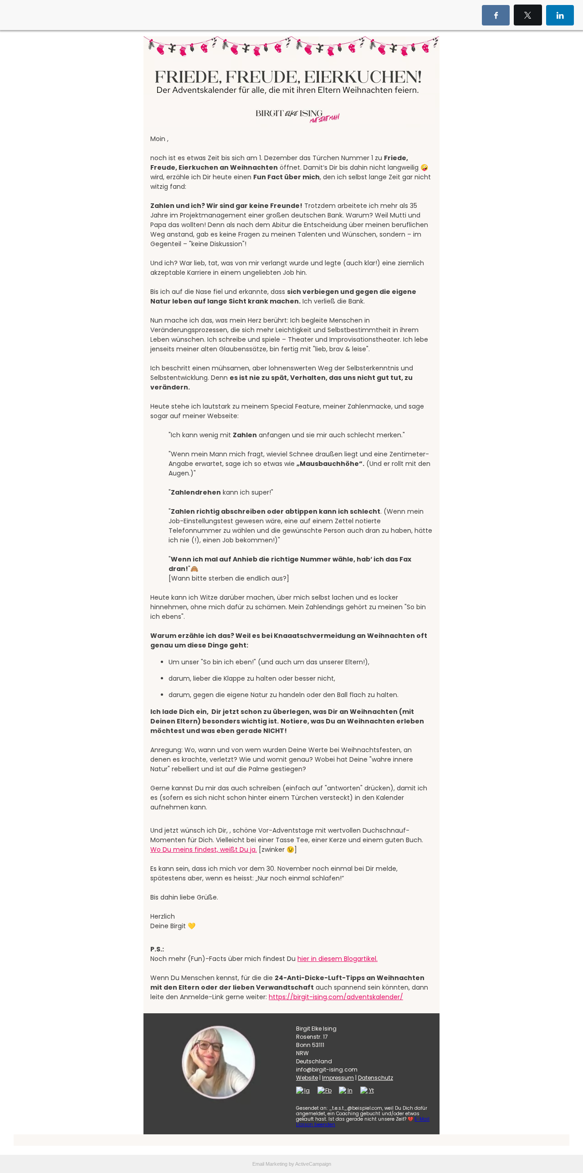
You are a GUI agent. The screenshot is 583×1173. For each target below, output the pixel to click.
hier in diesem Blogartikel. (337, 958)
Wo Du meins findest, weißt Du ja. (203, 849)
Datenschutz (375, 1078)
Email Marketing (269, 1164)
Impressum (338, 1078)
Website (307, 1078)
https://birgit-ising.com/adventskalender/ (336, 996)
